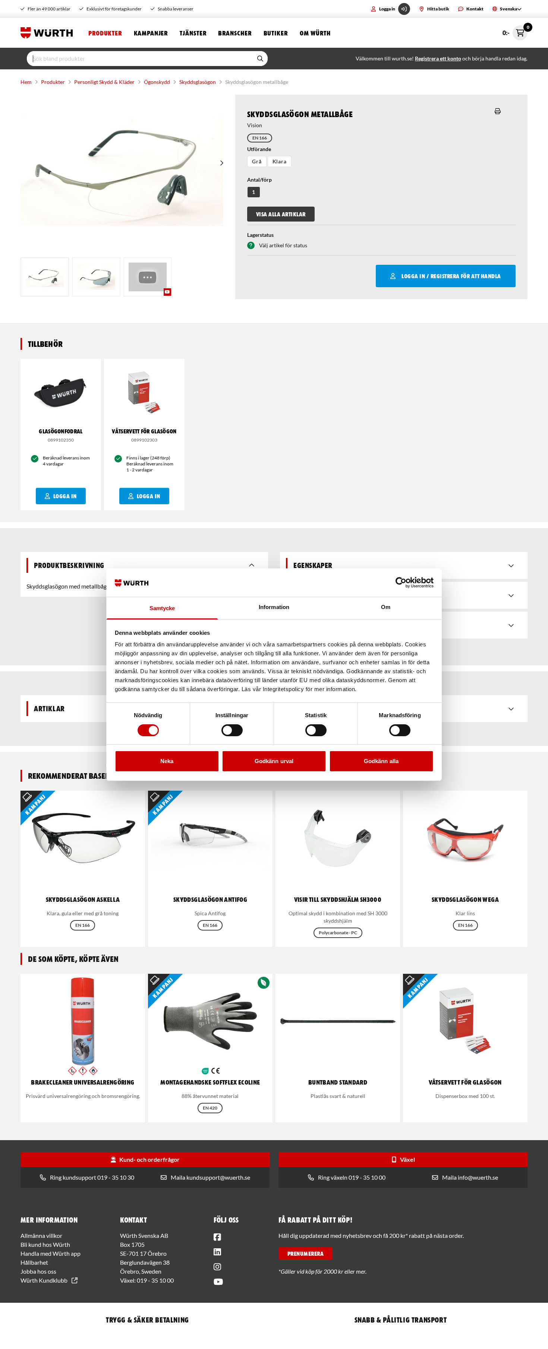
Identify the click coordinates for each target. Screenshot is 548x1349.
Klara (280, 161)
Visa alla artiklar (281, 214)
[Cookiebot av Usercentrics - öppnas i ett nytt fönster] (401, 582)
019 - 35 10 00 (155, 1280)
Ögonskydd (157, 82)
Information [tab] (274, 607)
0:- (515, 30)
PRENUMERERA (305, 1253)
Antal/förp (259, 179)
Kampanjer (151, 33)
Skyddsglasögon (197, 82)
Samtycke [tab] (162, 608)
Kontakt (475, 9)
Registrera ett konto (438, 58)
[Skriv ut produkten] (498, 111)
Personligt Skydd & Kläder (104, 82)
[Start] (48, 32)
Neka (166, 761)
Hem (26, 82)
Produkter (105, 33)
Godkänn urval (274, 761)
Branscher (234, 33)
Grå (257, 161)
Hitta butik (438, 9)
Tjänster (193, 33)
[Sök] (260, 58)
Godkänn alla (381, 761)
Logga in (387, 9)
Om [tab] (385, 607)
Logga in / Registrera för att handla (451, 276)
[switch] (232, 730)
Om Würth (315, 33)
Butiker (276, 33)
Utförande (259, 149)
